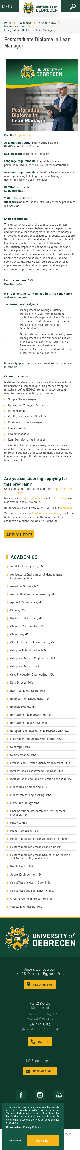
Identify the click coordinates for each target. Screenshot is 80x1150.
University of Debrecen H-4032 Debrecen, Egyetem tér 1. (40, 971)
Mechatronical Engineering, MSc (30, 795)
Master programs (15, 26)
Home (7, 22)
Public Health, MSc (22, 866)
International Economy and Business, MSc (36, 770)
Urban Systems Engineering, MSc (31, 898)
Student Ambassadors (46, 513)
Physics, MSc (18, 822)
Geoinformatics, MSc (23, 754)
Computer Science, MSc (25, 666)
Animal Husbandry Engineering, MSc (33, 594)
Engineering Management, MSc (30, 698)
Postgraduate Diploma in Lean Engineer (35, 846)
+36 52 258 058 (40, 1005)
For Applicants (47, 22)
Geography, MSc (20, 746)
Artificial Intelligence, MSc (27, 566)
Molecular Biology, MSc (24, 803)
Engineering (23, 135)
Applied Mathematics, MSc (27, 602)
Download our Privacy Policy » (23, 1127)
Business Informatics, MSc (27, 618)
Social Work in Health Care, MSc (30, 882)
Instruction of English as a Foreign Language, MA (41, 778)
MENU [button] (5, 6)
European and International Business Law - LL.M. (41, 730)
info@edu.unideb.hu (40, 1060)
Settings (15, 1140)
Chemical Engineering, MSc (27, 626)
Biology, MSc (18, 610)
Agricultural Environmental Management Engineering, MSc (36, 576)
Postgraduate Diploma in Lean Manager (29, 30)
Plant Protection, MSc (24, 830)
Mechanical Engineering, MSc (29, 786)
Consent (43, 1140)
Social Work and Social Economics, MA (34, 890)
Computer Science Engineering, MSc (33, 658)
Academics (25, 22)
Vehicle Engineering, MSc (26, 906)
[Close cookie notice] (59, 1111)
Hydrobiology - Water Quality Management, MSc (40, 762)
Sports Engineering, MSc (26, 874)
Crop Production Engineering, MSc (32, 674)
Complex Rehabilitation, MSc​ (28, 650)
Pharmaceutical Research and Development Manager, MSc (37, 812)
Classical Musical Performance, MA (32, 642)
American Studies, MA (24, 586)
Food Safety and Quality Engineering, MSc (36, 738)
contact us (66, 507)
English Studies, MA (23, 706)
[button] (73, 7)
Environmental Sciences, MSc (28, 722)
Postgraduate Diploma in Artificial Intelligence (39, 838)
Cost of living (59, 498)
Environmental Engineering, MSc (31, 714)
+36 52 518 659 (40, 1026)
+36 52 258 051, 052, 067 (40, 1016)
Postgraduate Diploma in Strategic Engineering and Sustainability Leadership (40, 856)
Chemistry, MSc (20, 634)
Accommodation (34, 498)
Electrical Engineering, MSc (27, 690)
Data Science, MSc (21, 682)
